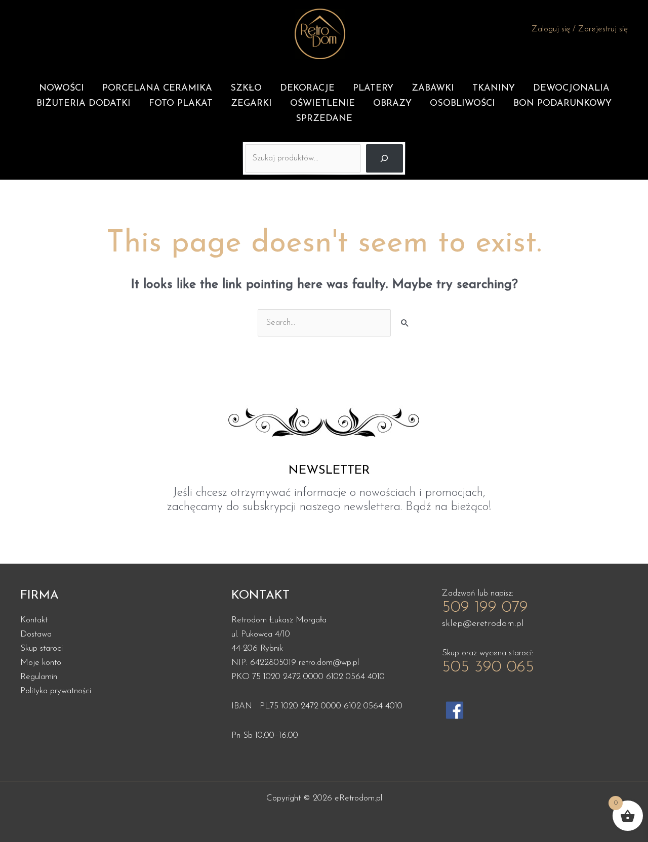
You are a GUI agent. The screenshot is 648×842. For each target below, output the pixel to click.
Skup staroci (41, 648)
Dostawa (36, 634)
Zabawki (433, 88)
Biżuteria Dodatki (83, 103)
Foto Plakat (181, 103)
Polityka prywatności (55, 691)
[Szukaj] (384, 158)
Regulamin (38, 676)
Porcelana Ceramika (157, 88)
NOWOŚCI (61, 88)
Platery (373, 88)
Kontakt (34, 620)
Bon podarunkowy (562, 103)
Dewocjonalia (571, 88)
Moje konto (40, 662)
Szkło (246, 88)
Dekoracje (307, 88)
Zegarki (251, 103)
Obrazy (392, 103)
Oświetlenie (322, 103)
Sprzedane (324, 118)
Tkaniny (493, 88)
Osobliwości (462, 103)
